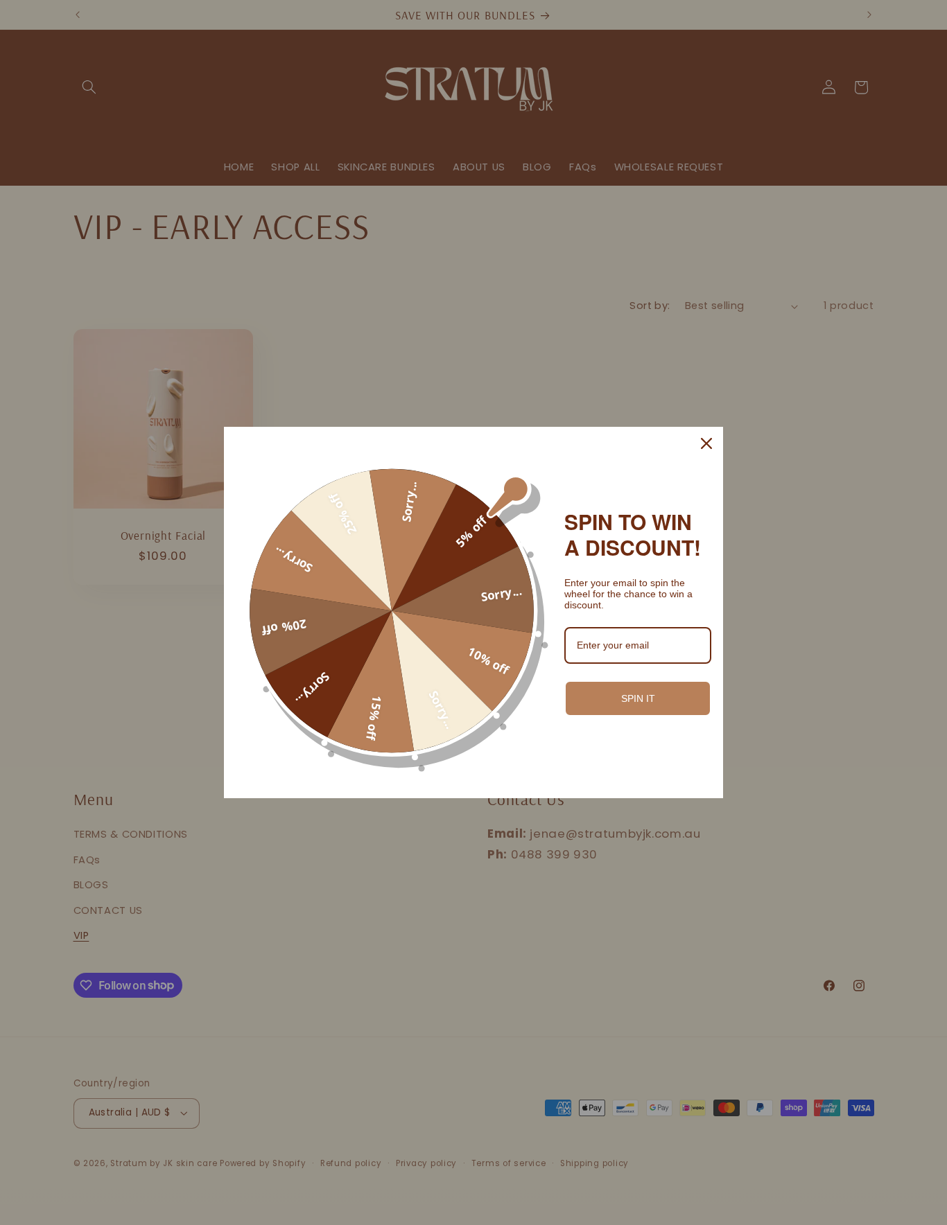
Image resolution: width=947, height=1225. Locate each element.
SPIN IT (638, 698)
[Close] (706, 443)
